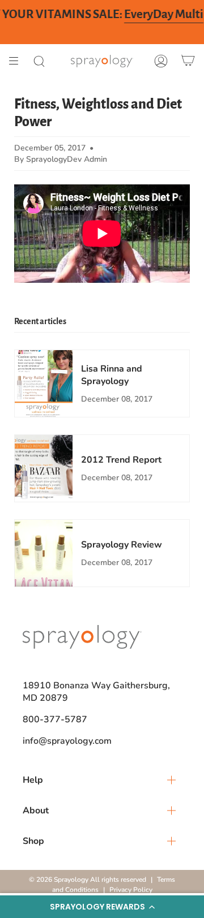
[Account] (161, 61)
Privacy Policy (130, 889)
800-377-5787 (55, 719)
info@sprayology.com (67, 741)
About (36, 810)
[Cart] (188, 61)
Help (33, 780)
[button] (102, 906)
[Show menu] (17, 61)
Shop (33, 841)
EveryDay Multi (163, 14)
